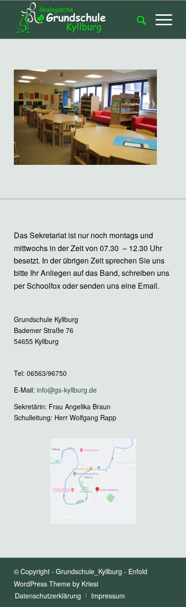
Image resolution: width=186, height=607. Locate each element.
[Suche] (136, 19)
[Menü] (159, 19)
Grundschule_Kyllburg (89, 571)
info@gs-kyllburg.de (67, 390)
